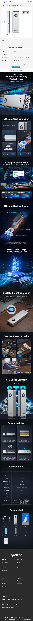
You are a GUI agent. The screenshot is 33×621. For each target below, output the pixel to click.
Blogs (18, 567)
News (18, 565)
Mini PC (3, 565)
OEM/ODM (4, 586)
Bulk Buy (4, 583)
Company (19, 562)
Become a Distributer (6, 580)
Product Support (20, 580)
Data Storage (5, 562)
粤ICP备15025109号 (28, 619)
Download (19, 583)
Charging (4, 567)
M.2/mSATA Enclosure (17, 5)
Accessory (8, 5)
